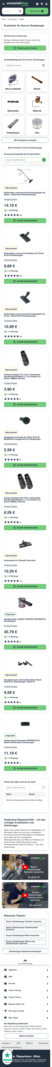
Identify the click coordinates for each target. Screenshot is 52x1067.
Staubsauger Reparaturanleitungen (25, 951)
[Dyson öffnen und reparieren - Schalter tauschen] (25, 867)
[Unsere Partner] (47, 997)
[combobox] (9, 11)
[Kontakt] (47, 983)
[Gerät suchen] (44, 787)
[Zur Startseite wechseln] (18, 4)
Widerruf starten (26, 1035)
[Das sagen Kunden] (47, 1011)
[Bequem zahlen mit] (47, 1004)
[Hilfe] (47, 976)
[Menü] (3, 4)
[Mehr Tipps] (47, 1018)
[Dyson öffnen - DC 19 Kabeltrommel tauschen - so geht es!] (25, 895)
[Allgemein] (47, 970)
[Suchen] (20, 11)
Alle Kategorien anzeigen (25, 140)
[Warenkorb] (42, 4)
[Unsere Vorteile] (47, 990)
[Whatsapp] (37, 4)
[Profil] (46, 4)
